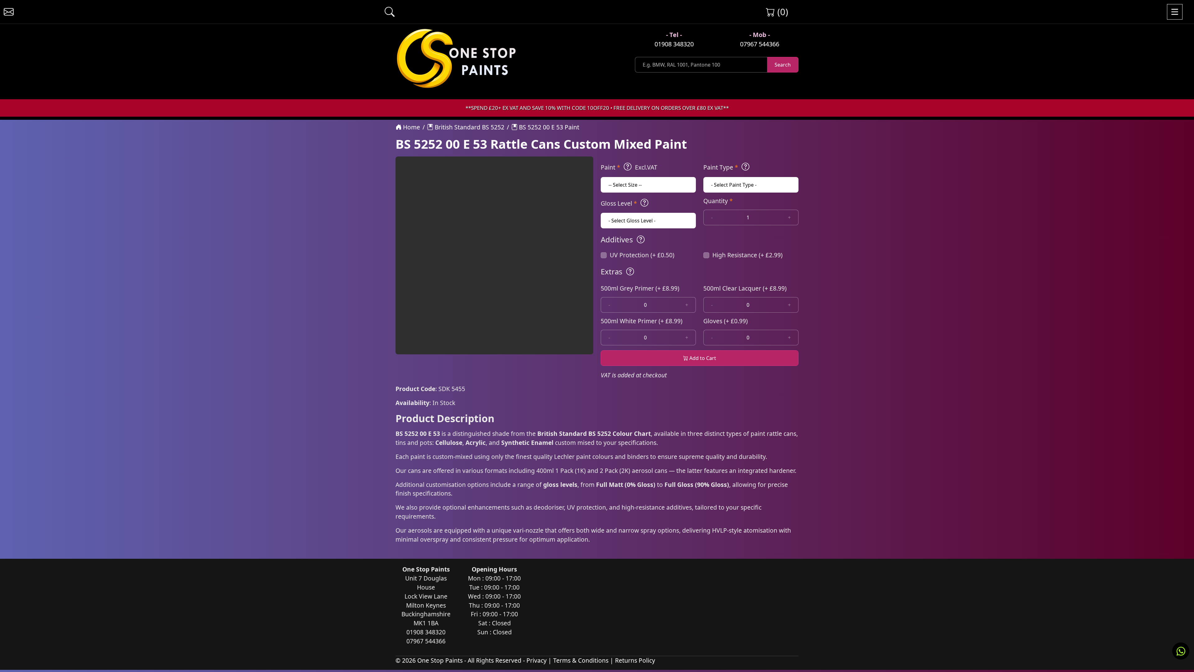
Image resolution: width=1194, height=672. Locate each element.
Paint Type (720, 167)
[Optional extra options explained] (630, 271)
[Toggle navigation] (1174, 12)
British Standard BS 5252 (468, 127)
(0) (781, 12)
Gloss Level (619, 203)
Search (783, 64)
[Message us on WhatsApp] (1180, 651)
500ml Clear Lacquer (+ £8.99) (745, 288)
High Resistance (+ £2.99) (747, 255)
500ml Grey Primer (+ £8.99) (640, 288)
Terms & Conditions (581, 660)
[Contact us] (9, 11)
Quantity (718, 201)
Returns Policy (635, 660)
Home (410, 127)
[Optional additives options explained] (640, 239)
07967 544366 (759, 44)
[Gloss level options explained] (644, 203)
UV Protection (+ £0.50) (642, 255)
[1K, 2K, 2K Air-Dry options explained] (627, 167)
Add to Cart (702, 358)
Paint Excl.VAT (629, 167)
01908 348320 (674, 44)
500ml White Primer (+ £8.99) (642, 321)
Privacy (536, 660)
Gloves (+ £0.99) (725, 321)
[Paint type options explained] (745, 167)
